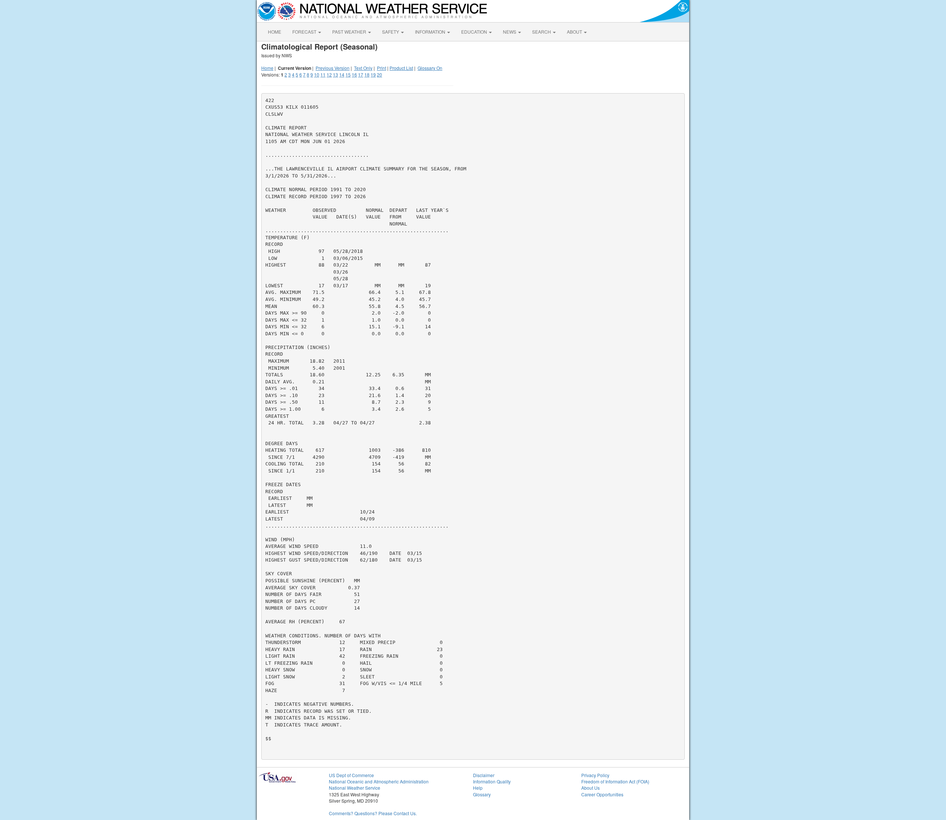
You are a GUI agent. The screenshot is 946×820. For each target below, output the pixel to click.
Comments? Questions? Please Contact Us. (373, 813)
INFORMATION (430, 31)
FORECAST (304, 31)
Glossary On (430, 68)
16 (354, 74)
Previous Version (333, 68)
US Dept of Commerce (351, 775)
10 (316, 74)
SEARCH (542, 31)
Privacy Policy (595, 775)
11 (323, 74)
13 (335, 74)
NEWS (510, 31)
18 (367, 74)
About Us (590, 788)
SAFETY (391, 31)
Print (381, 68)
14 (341, 74)
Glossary (482, 794)
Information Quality (492, 781)
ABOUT (575, 31)
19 (373, 74)
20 (379, 74)
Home (267, 68)
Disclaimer (483, 775)
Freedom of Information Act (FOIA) (615, 781)
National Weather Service (354, 788)
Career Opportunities (602, 794)
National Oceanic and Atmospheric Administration (379, 781)
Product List (401, 68)
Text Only (363, 68)
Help (478, 788)
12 (329, 74)
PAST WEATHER (349, 31)
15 (348, 74)
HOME (274, 31)
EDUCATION (474, 31)
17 (360, 74)
